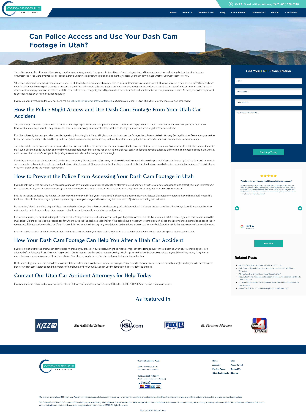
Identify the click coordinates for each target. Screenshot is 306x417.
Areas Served (238, 12)
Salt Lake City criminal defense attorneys (91, 101)
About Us (187, 12)
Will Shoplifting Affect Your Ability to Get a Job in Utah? (260, 265)
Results (275, 12)
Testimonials (258, 12)
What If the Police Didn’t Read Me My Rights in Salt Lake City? (263, 288)
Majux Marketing (160, 410)
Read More (268, 243)
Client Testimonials (220, 373)
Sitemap (234, 373)
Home (173, 12)
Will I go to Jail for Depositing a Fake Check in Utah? (260, 274)
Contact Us (291, 12)
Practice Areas (206, 12)
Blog (222, 12)
